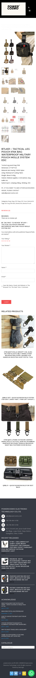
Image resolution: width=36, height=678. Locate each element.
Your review (5, 245)
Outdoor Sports (16, 25)
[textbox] (18, 647)
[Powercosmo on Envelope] (16, 673)
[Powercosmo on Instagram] (24, 673)
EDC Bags (18, 201)
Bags (23, 25)
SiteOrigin (21, 667)
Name (3, 267)
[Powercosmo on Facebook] (20, 673)
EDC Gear (24, 201)
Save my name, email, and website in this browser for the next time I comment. (16, 286)
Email (3, 277)
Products (8, 25)
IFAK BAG (12, 203)
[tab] (18, 210)
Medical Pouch (27, 203)
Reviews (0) (5, 210)
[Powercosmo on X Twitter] (12, 673)
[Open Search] (29, 8)
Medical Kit (30, 201)
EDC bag (7, 203)
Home (3, 25)
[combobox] (18, 647)
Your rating (5, 239)
